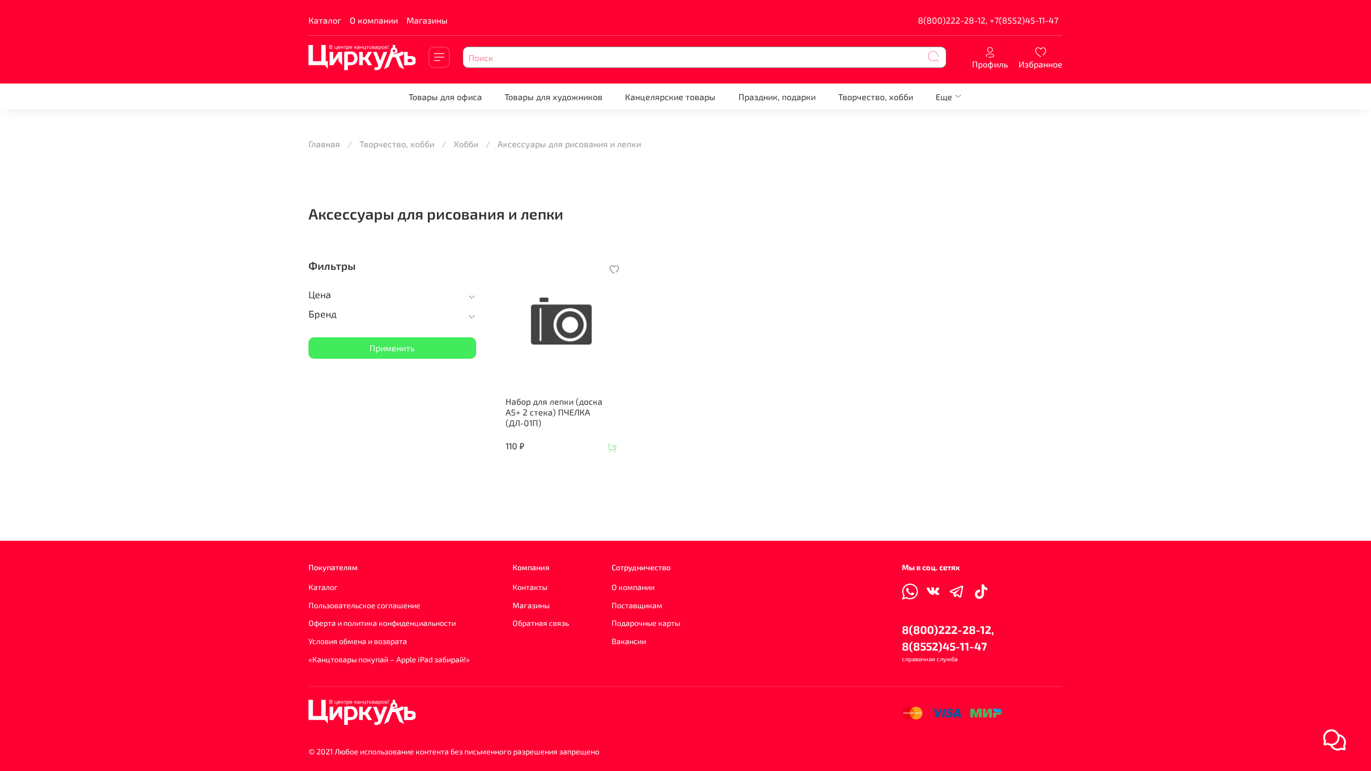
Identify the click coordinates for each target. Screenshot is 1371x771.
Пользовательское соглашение (364, 605)
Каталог (324, 20)
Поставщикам (637, 605)
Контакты (530, 587)
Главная (324, 144)
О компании (374, 20)
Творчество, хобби (875, 97)
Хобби (466, 144)
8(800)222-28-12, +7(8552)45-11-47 (988, 20)
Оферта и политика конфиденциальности (382, 623)
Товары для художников (553, 97)
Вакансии (629, 641)
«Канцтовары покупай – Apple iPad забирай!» (389, 659)
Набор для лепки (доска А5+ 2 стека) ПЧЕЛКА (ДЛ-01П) (554, 412)
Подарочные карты (646, 623)
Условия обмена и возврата (357, 641)
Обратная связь (541, 623)
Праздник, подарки (777, 97)
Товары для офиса (445, 97)
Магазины (427, 20)
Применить (392, 348)
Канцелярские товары (670, 97)
